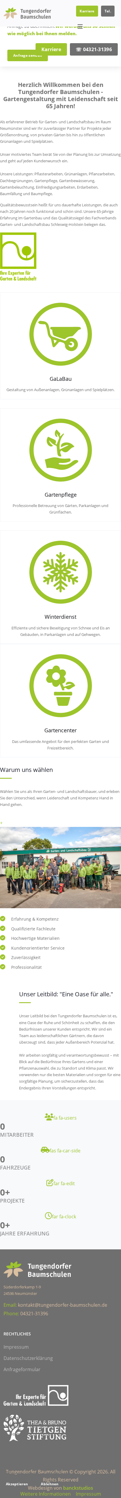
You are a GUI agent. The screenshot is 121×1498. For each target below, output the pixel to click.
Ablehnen (49, 1483)
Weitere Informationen (45, 1494)
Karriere (87, 11)
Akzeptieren (17, 1483)
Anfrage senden (27, 55)
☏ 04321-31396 (94, 49)
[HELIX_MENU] (80, 26)
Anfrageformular (22, 1369)
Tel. (108, 11)
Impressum (16, 1347)
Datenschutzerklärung (28, 1358)
